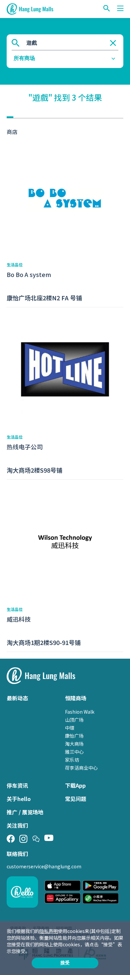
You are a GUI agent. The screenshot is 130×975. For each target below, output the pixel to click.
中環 (69, 727)
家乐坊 (72, 759)
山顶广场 (74, 719)
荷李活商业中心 (81, 767)
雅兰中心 (74, 751)
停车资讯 (17, 785)
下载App (75, 785)
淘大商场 (74, 743)
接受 (65, 962)
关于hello (19, 799)
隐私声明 (48, 931)
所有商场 (24, 58)
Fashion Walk (79, 711)
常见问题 (75, 799)
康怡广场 (74, 735)
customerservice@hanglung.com (44, 866)
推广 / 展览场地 (25, 812)
